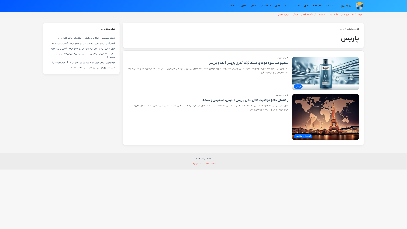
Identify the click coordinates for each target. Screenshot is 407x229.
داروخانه (317, 5)
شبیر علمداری (109, 67)
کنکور (253, 5)
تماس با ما (204, 163)
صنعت (233, 5)
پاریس (296, 5)
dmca (213, 163)
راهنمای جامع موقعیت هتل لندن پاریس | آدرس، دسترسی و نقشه (245, 100)
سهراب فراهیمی (108, 53)
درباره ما (194, 163)
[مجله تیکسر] (352, 6)
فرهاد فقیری (109, 38)
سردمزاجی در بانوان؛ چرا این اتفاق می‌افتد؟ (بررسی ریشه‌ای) (77, 43)
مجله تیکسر (357, 14)
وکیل (277, 5)
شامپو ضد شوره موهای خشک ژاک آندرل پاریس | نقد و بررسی (248, 63)
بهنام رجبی (110, 62)
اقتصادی (334, 14)
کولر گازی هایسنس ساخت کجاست (85, 67)
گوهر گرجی (110, 43)
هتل (306, 5)
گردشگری (330, 5)
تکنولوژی (323, 14)
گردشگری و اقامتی (308, 14)
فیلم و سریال (283, 14)
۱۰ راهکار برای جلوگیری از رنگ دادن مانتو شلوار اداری (79, 38)
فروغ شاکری (110, 48)
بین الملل (345, 14)
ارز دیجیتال (265, 5)
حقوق (244, 5)
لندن (286, 5)
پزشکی (295, 14)
